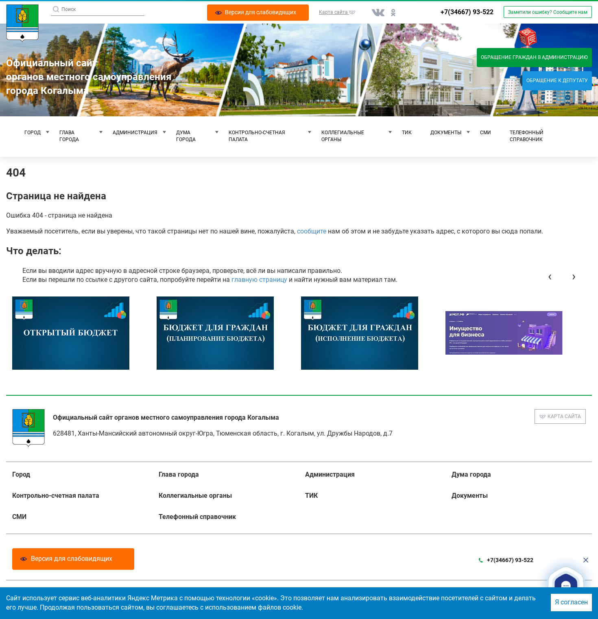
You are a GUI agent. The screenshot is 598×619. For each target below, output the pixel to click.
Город (32, 132)
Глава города (69, 136)
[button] (566, 585)
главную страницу (259, 279)
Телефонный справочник (526, 136)
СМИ (485, 132)
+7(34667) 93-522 (467, 12)
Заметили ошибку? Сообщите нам (547, 12)
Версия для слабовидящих (71, 558)
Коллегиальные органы (342, 136)
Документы (445, 132)
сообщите (311, 231)
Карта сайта (564, 416)
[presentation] (550, 276)
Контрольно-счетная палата (257, 136)
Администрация (135, 132)
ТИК (407, 132)
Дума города (186, 136)
